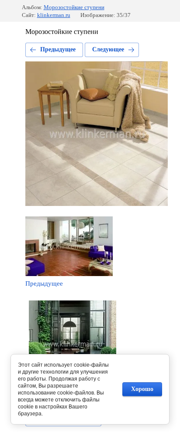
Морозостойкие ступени (74, 7)
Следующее (108, 49)
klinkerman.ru (53, 15)
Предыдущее (58, 49)
